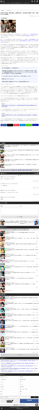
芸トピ (2, 1)
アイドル (21, 384)
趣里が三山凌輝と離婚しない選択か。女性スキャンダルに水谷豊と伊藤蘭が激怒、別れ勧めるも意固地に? (18, 360)
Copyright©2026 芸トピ (19, 408)
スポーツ (2, 384)
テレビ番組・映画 (8, 10)
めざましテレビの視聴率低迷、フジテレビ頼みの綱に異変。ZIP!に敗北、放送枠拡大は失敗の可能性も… (18, 363)
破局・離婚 (21, 386)
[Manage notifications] (2, 408)
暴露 (20, 391)
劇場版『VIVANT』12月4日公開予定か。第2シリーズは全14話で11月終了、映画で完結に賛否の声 (17, 365)
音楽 (20, 381)
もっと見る (19, 354)
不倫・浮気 (2, 386)
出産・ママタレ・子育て (23, 389)
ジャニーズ (2, 381)
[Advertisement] (19, 6)
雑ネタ (1, 391)
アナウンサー (2, 389)
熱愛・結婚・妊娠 (22, 379)
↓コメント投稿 (35, 173)
